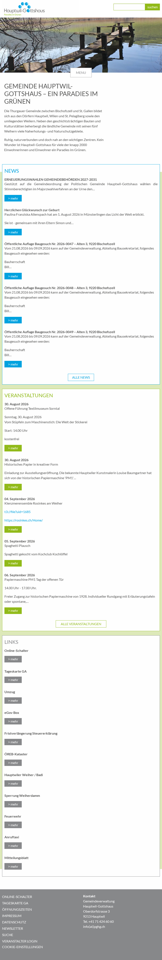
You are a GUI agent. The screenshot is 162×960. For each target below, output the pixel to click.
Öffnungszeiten (17, 909)
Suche (7, 935)
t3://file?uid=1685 (17, 512)
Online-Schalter (17, 897)
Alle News (81, 377)
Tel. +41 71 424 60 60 (98, 921)
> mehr (13, 198)
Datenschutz (14, 922)
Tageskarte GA (15, 903)
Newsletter (12, 928)
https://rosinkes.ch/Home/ (23, 520)
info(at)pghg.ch (94, 926)
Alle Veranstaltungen (81, 624)
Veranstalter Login (19, 941)
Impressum (12, 916)
